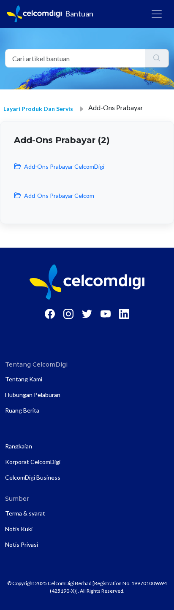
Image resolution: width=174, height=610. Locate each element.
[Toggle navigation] (156, 14)
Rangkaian (18, 446)
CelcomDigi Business (32, 477)
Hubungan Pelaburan (32, 394)
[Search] (157, 58)
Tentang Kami (23, 379)
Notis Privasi (21, 544)
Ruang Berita (22, 410)
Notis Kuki (19, 528)
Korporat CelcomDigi (32, 461)
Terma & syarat (25, 513)
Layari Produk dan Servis (38, 108)
